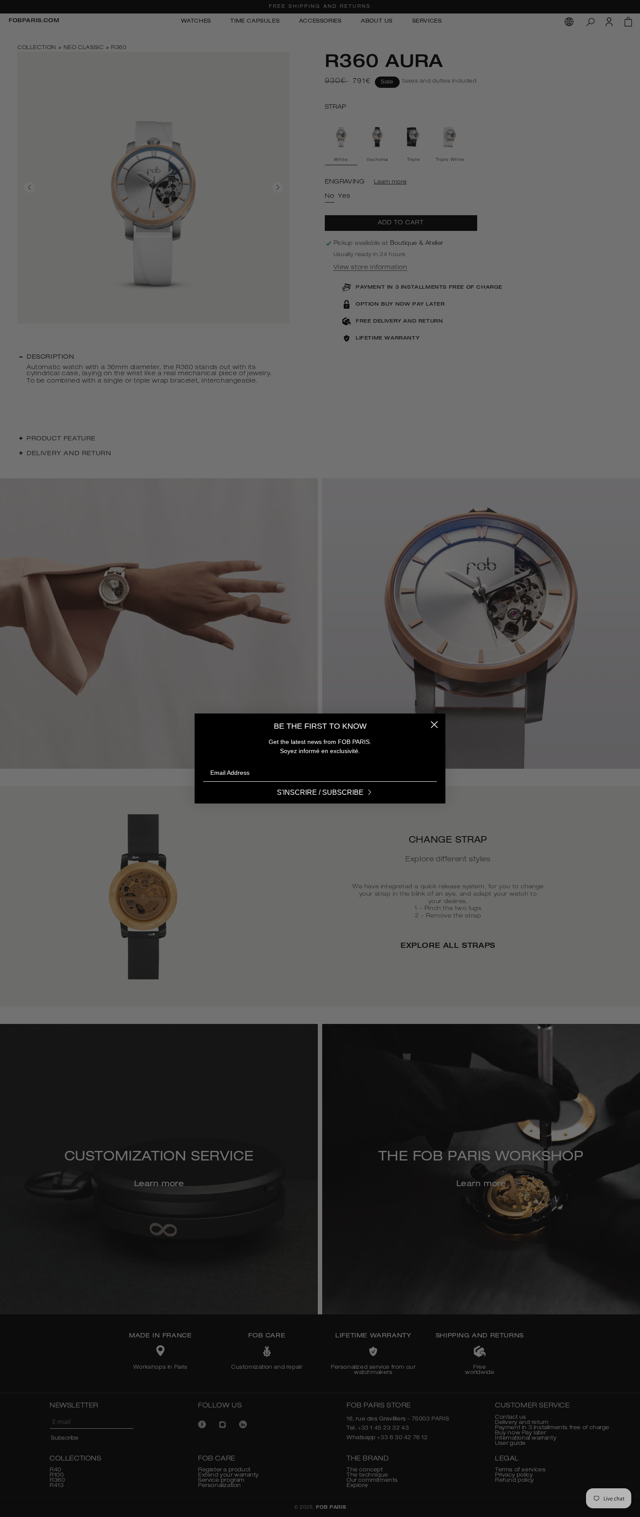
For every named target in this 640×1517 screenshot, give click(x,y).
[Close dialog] (434, 724)
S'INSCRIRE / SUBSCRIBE (320, 792)
